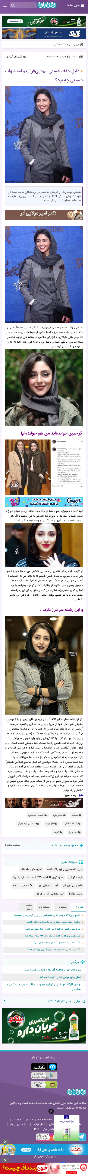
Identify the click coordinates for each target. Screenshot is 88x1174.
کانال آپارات (38, 1124)
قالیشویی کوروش (72, 885)
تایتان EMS (75, 893)
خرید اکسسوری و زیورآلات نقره (64, 869)
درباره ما (17, 1120)
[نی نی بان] (47, 5)
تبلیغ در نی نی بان (19, 1124)
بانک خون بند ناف (23, 885)
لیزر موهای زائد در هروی (50, 893)
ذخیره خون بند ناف (31, 869)
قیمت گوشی (75, 877)
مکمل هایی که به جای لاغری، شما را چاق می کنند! (55, 943)
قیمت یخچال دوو (48, 885)
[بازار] (44, 1084)
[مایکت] (44, 1067)
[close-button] (51, 1111)
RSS (36, 1129)
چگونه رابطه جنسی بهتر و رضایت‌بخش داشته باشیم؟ (53, 922)
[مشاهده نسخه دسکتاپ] (5, 5)
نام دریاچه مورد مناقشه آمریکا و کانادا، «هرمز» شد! (53, 969)
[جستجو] (13, 5)
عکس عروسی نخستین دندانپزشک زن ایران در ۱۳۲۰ (53, 950)
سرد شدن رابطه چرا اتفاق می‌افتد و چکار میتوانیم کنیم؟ (52, 929)
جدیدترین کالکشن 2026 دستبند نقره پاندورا (38, 877)
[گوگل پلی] (44, 1075)
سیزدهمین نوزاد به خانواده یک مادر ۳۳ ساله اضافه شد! (52, 936)
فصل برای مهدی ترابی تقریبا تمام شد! (60, 977)
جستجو (29, 1120)
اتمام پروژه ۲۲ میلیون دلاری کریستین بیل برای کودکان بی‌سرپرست (46, 915)
